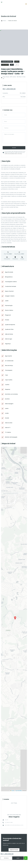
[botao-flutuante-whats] (25, 858)
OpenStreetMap (19, 790)
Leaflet (12, 790)
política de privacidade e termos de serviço (13, 153)
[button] (15, 618)
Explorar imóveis (14, 849)
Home (4, 20)
